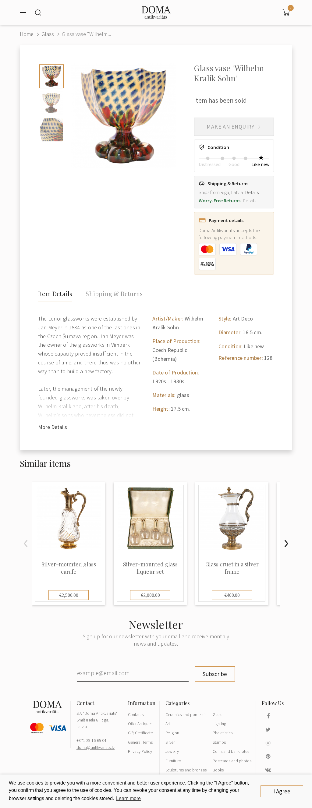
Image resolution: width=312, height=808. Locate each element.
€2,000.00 (150, 595)
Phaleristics (222, 732)
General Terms (140, 742)
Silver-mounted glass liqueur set (150, 568)
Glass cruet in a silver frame (232, 568)
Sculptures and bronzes (186, 770)
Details (252, 192)
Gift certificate (140, 732)
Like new (254, 346)
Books (218, 770)
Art (167, 723)
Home (27, 33)
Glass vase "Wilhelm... (86, 33)
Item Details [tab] (55, 294)
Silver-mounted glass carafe (68, 568)
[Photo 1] (51, 76)
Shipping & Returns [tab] (114, 294)
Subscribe (215, 674)
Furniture (173, 761)
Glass (47, 33)
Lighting (219, 723)
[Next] (286, 543)
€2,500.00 (68, 595)
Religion (172, 732)
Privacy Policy (140, 751)
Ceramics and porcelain (186, 714)
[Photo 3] (51, 130)
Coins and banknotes (231, 751)
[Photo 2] (51, 103)
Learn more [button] (128, 798)
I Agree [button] (281, 791)
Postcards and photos (232, 761)
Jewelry (172, 751)
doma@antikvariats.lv (95, 747)
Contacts (136, 714)
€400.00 (232, 595)
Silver (170, 742)
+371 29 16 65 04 (91, 740)
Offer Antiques (140, 723)
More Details (52, 427)
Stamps (219, 742)
